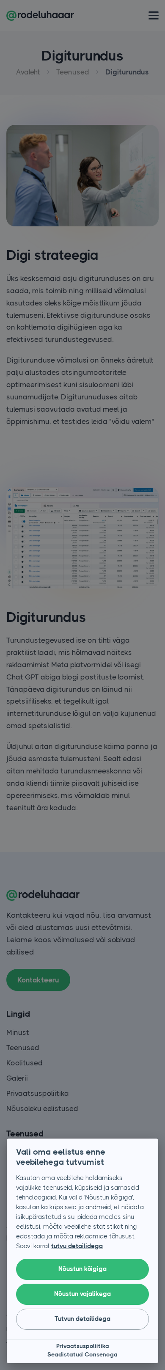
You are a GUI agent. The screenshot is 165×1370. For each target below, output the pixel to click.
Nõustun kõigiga (82, 1269)
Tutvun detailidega (82, 1319)
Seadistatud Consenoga (82, 1354)
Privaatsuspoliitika (82, 1346)
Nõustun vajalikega (82, 1294)
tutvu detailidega (77, 1246)
